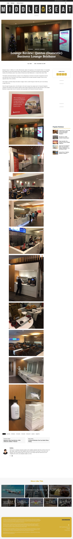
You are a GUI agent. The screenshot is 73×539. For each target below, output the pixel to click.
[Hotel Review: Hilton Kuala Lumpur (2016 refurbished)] (50, 502)
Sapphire (38, 433)
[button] (65, 3)
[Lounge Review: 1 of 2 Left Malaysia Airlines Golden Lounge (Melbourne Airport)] (8, 502)
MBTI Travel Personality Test (59, 0)
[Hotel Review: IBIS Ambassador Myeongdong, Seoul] (22, 502)
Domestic (18, 433)
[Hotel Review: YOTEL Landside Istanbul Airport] (55, 137)
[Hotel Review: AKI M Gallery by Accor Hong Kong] (36, 491)
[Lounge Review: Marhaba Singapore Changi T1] (55, 153)
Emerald (23, 433)
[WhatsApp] (65, 74)
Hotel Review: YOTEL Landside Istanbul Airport (64, 137)
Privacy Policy (20, 3)
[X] (10, 455)
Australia (8, 433)
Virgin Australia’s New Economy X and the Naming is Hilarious (64, 142)
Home (8, 3)
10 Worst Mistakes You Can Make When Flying (38, 441)
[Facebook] (58, 74)
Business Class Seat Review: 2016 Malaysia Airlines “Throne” (12, 441)
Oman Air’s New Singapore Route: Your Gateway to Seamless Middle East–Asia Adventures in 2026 (64, 147)
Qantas (33, 433)
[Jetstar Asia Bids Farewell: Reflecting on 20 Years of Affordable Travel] (12, 491)
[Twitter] (69, 525)
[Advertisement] (61, 91)
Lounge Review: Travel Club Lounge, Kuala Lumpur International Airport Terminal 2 (64, 132)
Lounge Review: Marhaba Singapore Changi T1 (64, 153)
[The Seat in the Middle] (37, 9)
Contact (66, 0)
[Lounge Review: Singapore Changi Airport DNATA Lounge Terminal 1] (36, 502)
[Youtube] (12, 455)
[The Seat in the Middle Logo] (66, 519)
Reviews (12, 3)
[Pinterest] (63, 74)
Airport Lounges (40, 49)
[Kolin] (5, 452)
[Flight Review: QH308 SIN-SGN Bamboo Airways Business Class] (65, 502)
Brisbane (13, 433)
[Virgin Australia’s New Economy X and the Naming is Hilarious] (55, 142)
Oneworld (28, 433)
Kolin (31, 63)
